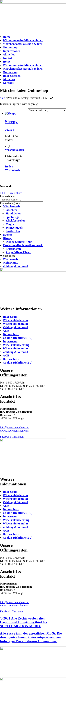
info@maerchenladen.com (14, 427)
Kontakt (8, 58)
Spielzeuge (12, 217)
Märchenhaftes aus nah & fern (22, 44)
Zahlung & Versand (15, 266)
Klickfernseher (15, 220)
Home (7, 37)
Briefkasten (13, 248)
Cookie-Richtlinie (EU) (18, 338)
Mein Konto (10, 262)
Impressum (10, 316)
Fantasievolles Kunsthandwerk (23, 245)
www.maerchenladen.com (14, 430)
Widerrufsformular (15, 323)
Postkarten (13, 231)
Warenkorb (10, 259)
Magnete (11, 224)
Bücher (7, 234)
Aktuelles (9, 54)
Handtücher (13, 213)
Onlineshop (10, 47)
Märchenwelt (11, 206)
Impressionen (11, 51)
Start (2, 97)
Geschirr (11, 210)
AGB (6, 330)
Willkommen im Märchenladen (23, 40)
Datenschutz (11, 334)
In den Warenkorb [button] (12, 168)
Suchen (48, 199)
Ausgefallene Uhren (18, 252)
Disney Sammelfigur (19, 241)
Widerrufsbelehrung (16, 320)
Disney (7, 238)
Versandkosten (14, 150)
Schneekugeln (14, 227)
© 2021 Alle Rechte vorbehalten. (23, 622)
